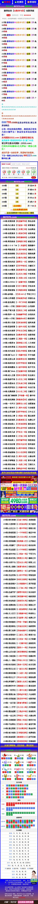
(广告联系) (22, 897)
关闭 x (34, 883)
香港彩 (33, 2)
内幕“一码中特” (18, 902)
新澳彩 (7, 2)
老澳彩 (20, 2)
